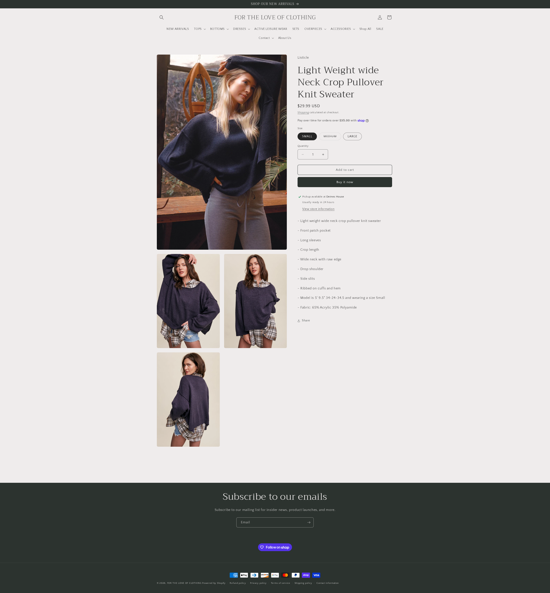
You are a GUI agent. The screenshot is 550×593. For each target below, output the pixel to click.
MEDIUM (332, 137)
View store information (318, 209)
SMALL (307, 136)
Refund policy (238, 583)
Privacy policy (258, 583)
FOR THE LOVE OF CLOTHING (184, 583)
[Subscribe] (308, 522)
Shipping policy (303, 583)
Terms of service (280, 583)
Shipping (303, 112)
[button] (161, 17)
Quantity (303, 145)
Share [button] (306, 320)
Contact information (327, 583)
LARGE (352, 136)
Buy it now (344, 182)
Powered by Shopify (214, 583)
